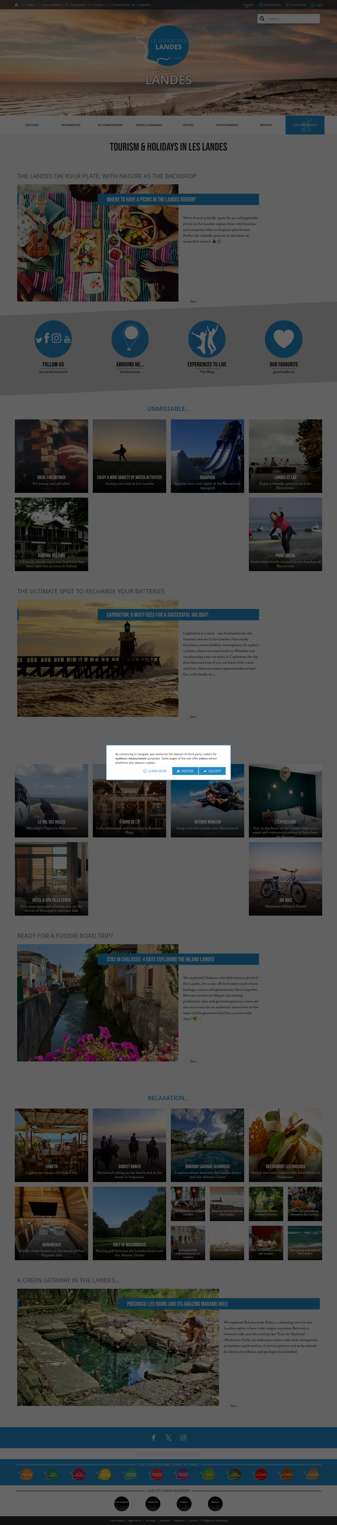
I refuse (187, 771)
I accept (214, 771)
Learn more (157, 771)
